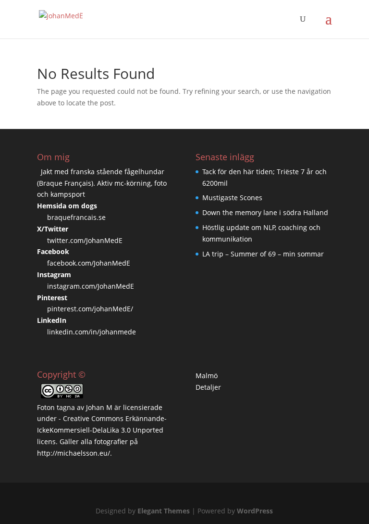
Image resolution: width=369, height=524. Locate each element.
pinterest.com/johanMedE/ (90, 308)
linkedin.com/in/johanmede (91, 331)
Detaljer (208, 387)
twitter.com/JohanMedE (85, 240)
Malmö (207, 375)
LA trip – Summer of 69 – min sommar (263, 253)
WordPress (255, 510)
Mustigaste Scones (232, 197)
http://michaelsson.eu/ (73, 453)
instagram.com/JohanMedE (90, 286)
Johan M (99, 407)
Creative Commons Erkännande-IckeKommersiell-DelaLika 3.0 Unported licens (102, 430)
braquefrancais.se (76, 217)
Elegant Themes (163, 510)
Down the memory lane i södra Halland (265, 212)
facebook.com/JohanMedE (88, 263)
